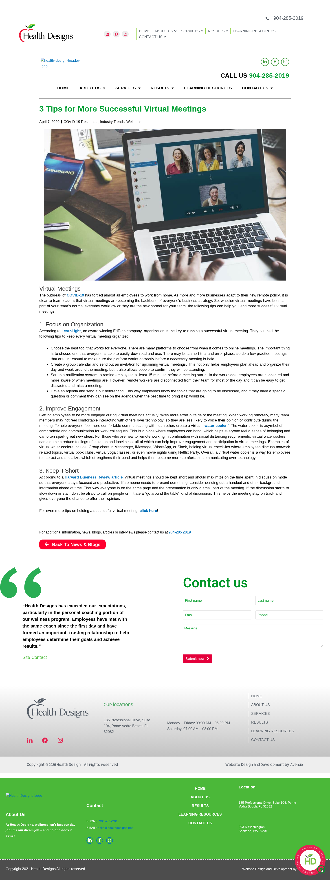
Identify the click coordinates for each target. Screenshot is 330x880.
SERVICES (190, 31)
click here (148, 511)
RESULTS (216, 31)
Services (260, 713)
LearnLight (71, 331)
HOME (144, 31)
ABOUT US (163, 31)
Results (259, 722)
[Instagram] (109, 840)
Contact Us (263, 740)
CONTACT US (151, 37)
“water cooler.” (216, 426)
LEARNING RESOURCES (254, 31)
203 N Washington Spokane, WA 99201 (253, 829)
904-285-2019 (288, 18)
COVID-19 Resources (81, 122)
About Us (260, 705)
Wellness (133, 122)
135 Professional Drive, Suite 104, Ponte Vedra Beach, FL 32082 (127, 726)
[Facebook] (275, 62)
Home (256, 696)
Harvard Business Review (87, 477)
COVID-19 (75, 295)
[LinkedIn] (265, 62)
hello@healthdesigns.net (115, 828)
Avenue (296, 765)
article (117, 477)
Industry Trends (112, 122)
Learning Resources (272, 731)
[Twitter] (285, 62)
